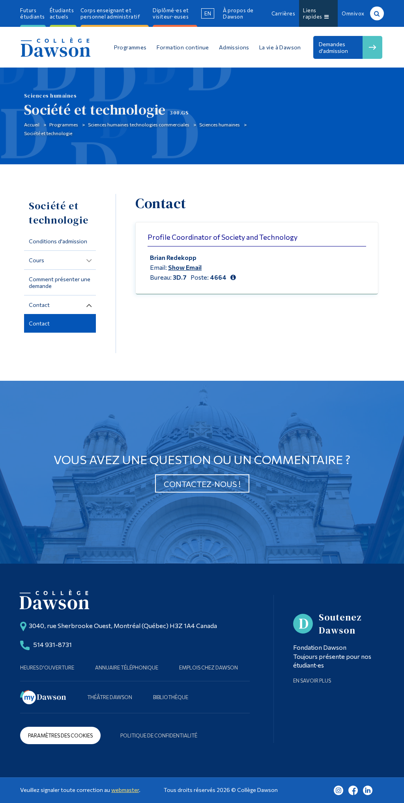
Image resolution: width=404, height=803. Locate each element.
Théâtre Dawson (109, 697)
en (207, 13)
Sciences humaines (219, 124)
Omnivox (353, 13)
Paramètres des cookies (60, 735)
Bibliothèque (170, 697)
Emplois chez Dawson (208, 667)
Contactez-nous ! (202, 484)
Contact (39, 304)
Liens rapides (313, 13)
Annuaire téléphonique (126, 667)
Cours (36, 260)
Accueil (31, 124)
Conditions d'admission (58, 241)
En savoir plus (312, 680)
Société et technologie (48, 133)
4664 (218, 277)
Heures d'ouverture (47, 667)
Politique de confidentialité (158, 735)
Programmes (63, 124)
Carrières (283, 13)
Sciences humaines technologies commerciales (138, 124)
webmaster (125, 789)
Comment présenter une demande (59, 282)
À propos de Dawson (238, 13)
